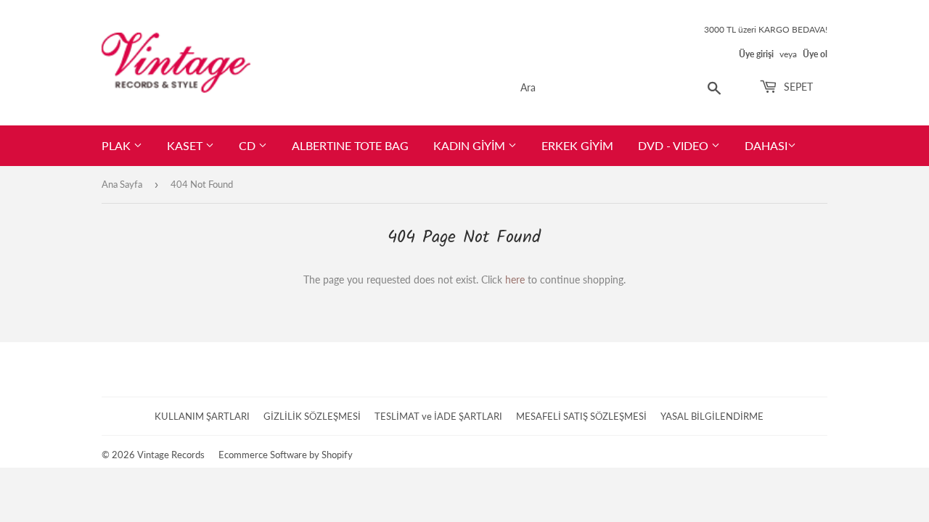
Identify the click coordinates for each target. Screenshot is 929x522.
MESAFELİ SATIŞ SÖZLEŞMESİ (581, 416)
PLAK (118, 145)
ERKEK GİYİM (577, 145)
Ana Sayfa (122, 184)
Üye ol (815, 54)
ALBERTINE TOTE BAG (350, 145)
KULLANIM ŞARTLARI (202, 416)
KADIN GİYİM (470, 145)
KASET (186, 145)
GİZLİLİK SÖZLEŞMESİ (312, 416)
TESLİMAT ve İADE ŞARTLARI (438, 416)
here (515, 279)
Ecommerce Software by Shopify (285, 454)
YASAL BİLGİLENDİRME (712, 416)
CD (248, 145)
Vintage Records (171, 454)
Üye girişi (756, 54)
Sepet (797, 86)
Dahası (766, 145)
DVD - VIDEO (674, 145)
